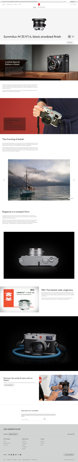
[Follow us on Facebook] (13, 454)
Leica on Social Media (69, 453)
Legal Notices (15, 458)
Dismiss (75, 0)
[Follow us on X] (18, 454)
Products (3, 3)
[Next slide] (73, 179)
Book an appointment (9, 384)
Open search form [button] (71, 3)
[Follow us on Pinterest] (20, 454)
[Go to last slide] (5, 179)
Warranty (19, 458)
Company (15, 3)
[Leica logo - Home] (39, 3)
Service (20, 3)
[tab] (36, 201)
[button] (73, 433)
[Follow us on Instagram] (9, 454)
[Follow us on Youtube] (11, 454)
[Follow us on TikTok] (16, 454)
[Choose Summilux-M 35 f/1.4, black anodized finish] (69, 35)
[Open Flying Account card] (73, 3)
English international (13, 433)
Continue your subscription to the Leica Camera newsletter (45, 418)
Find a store (75, 3)
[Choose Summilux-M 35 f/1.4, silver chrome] (73, 35)
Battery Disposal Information (26, 458)
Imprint (5, 458)
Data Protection (9, 458)
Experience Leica (9, 3)
